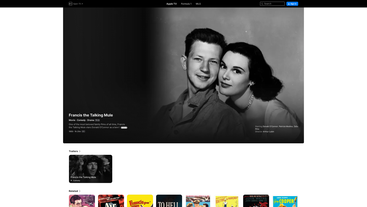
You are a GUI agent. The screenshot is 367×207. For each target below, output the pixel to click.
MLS (198, 3)
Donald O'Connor (270, 126)
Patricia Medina (286, 126)
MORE (124, 128)
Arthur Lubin (268, 131)
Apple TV (171, 3)
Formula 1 (186, 3)
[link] (75, 151)
